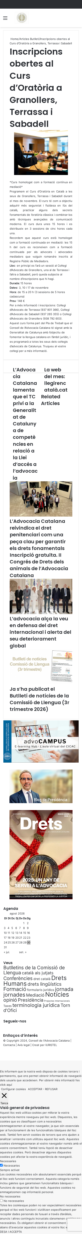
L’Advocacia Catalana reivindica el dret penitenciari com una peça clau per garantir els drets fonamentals (38, 535)
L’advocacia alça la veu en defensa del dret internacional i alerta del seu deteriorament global (40, 632)
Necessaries (12, 1165)
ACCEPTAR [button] (35, 1089)
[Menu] (5, 19)
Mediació (35, 995)
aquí (9, 1084)
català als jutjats (37, 972)
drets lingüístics (44, 984)
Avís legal (23, 1045)
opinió (10, 1000)
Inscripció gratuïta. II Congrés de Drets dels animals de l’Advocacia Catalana (39, 565)
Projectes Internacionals (57, 1001)
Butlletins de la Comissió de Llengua (34, 970)
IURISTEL (51, 1045)
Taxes (7, 1006)
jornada (64, 989)
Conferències (18, 978)
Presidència (30, 1000)
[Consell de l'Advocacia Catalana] (22, 18)
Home (14, 39)
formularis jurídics (40, 990)
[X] (1, 1053)
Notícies (57, 994)
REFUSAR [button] (51, 1089)
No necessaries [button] (10, 1196)
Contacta (9, 1045)
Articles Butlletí (29, 39)
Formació (14, 989)
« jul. (7, 952)
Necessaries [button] (8, 1161)
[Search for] (77, 19)
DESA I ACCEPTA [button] (11, 1231)
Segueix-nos (14, 1021)
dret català (41, 979)
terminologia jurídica (36, 1005)
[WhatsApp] (2, 1053)
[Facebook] (0, 1053)
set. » (22, 952)
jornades (14, 994)
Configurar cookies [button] (13, 1089)
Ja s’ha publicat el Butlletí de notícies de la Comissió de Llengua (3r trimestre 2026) (39, 699)
